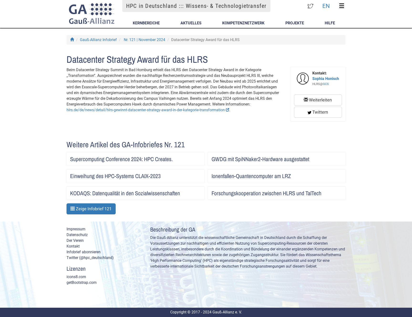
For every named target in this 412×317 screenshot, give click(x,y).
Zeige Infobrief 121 (93, 208)
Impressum (76, 229)
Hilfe (330, 23)
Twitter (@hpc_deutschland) (90, 257)
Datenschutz (77, 234)
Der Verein (75, 240)
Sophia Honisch (325, 78)
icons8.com (76, 277)
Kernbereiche (146, 23)
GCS (326, 84)
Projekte (294, 23)
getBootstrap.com (82, 282)
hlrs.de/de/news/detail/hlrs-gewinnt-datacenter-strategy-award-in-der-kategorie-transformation (146, 110)
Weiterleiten (320, 99)
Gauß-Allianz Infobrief (98, 39)
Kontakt (73, 246)
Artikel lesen (196, 158)
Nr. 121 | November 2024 (144, 39)
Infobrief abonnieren (84, 252)
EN (326, 6)
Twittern (319, 112)
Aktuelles (190, 23)
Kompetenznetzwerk (243, 23)
